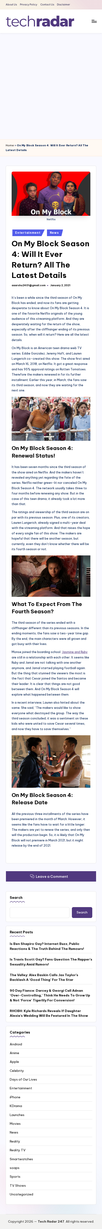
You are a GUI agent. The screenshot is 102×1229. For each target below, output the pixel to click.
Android (16, 1044)
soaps (14, 1168)
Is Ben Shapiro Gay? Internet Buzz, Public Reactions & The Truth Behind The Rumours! (47, 946)
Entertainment (27, 232)
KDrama (16, 1106)
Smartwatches (21, 1159)
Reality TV (18, 1150)
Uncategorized (21, 1194)
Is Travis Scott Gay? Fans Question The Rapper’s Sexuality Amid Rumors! (51, 961)
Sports (15, 1176)
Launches (17, 1115)
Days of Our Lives (23, 1079)
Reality (15, 1141)
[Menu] (94, 21)
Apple (14, 1062)
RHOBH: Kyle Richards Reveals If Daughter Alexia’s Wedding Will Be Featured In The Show (49, 1013)
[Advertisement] (51, 86)
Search (16, 898)
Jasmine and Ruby (75, 652)
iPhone (15, 1097)
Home (10, 145)
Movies (15, 1123)
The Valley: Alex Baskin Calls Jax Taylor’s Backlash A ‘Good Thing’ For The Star (44, 977)
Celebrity (17, 1071)
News (54, 232)
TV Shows (18, 1185)
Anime (14, 1053)
